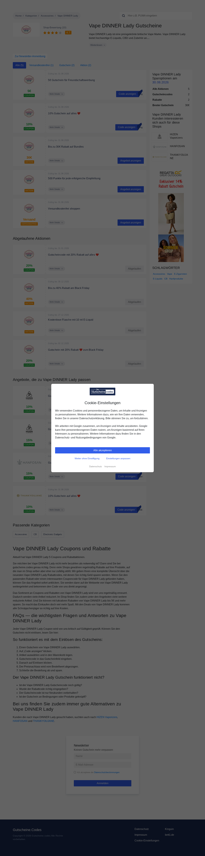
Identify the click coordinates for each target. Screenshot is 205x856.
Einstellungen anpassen (118, 458)
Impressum (110, 466)
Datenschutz (95, 466)
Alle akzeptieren (102, 450)
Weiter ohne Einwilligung (87, 458)
